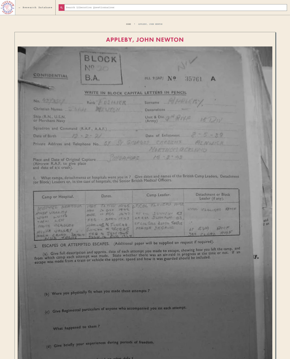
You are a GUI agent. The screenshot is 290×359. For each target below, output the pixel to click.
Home (128, 24)
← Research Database (35, 7)
